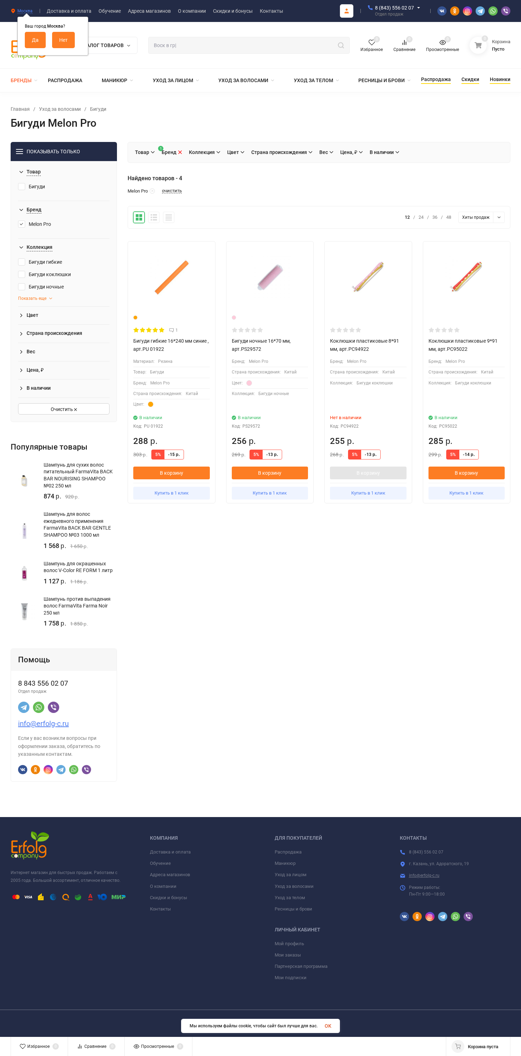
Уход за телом (290, 897)
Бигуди (98, 109)
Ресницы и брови (293, 909)
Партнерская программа (301, 966)
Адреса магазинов (170, 874)
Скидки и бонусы (168, 897)
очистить (172, 190)
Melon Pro (40, 224)
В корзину (171, 473)
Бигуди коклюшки (50, 274)
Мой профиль (289, 943)
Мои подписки (291, 977)
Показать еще (32, 298)
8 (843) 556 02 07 (394, 8)
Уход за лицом (291, 874)
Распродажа (288, 852)
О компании (163, 886)
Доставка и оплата (170, 852)
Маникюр (285, 863)
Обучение (160, 863)
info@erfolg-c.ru (43, 723)
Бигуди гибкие (45, 262)
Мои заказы (288, 955)
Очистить (62, 409)
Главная (20, 109)
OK (328, 1026)
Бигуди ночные (46, 287)
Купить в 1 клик (172, 493)
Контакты (160, 909)
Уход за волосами (60, 109)
